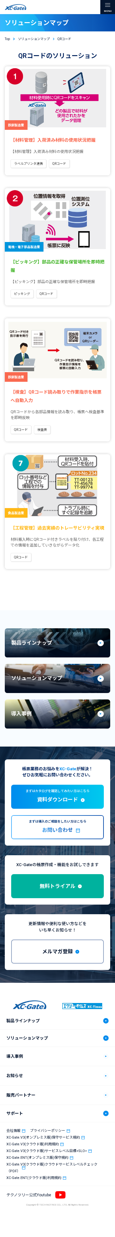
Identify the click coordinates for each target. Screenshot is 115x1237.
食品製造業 (16, 513)
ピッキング (22, 294)
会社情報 (13, 1131)
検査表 (42, 429)
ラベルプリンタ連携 (28, 163)
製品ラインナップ (23, 1020)
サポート (14, 1113)
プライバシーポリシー (47, 1131)
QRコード (59, 163)
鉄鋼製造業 (16, 125)
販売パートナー (20, 1095)
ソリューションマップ (27, 1038)
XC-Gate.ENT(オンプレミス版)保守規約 (37, 1158)
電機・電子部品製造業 (24, 247)
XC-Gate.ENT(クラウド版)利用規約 (33, 1178)
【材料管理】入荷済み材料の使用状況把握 (53, 140)
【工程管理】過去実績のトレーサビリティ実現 (57, 528)
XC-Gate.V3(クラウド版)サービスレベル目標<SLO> (46, 1151)
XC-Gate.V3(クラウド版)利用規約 (32, 1144)
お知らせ (14, 1075)
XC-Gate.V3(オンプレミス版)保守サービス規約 (43, 1137)
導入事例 (14, 1056)
